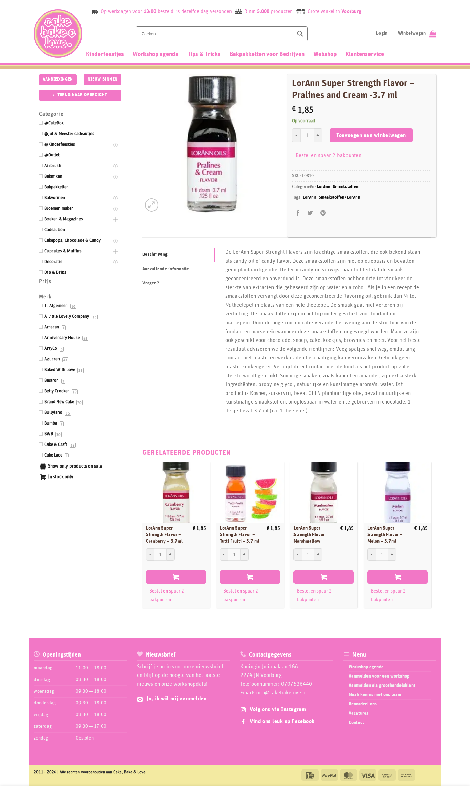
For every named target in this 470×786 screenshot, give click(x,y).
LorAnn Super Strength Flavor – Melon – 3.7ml (385, 534)
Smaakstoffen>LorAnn (339, 197)
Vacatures (358, 713)
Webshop (325, 54)
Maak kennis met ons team (375, 694)
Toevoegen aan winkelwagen (371, 135)
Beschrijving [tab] (155, 254)
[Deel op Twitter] (310, 213)
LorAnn (323, 187)
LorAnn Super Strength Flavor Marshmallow (309, 534)
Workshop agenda (156, 54)
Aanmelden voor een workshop (379, 676)
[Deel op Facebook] (298, 213)
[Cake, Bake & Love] (58, 34)
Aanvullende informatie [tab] (165, 269)
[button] (151, 205)
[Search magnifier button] (300, 34)
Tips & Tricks (204, 54)
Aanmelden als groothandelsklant (382, 685)
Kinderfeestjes (105, 54)
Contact (356, 722)
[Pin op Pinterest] (323, 213)
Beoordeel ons (363, 704)
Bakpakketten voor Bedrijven (267, 54)
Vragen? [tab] (150, 283)
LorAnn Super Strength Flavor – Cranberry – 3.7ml (164, 534)
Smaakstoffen (346, 187)
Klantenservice (364, 54)
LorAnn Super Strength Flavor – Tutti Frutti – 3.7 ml (239, 534)
